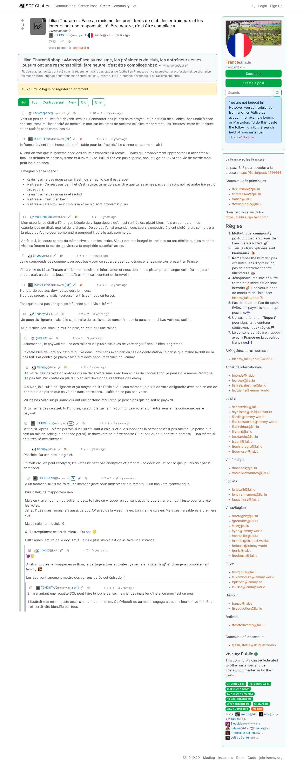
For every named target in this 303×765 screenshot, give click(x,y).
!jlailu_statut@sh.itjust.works (254, 645)
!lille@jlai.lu (240, 526)
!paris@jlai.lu (241, 550)
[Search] (253, 6)
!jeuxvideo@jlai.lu (245, 427)
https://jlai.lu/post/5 (247, 298)
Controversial (53, 102)
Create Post (87, 6)
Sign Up (276, 6)
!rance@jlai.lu (242, 199)
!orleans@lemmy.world (249, 546)
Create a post (253, 83)
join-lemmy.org (271, 757)
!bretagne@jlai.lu (245, 516)
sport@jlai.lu (81, 47)
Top (35, 102)
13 (54, 41)
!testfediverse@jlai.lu (248, 625)
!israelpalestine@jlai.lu (249, 385)
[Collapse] (23, 113)
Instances (225, 757)
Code (252, 757)
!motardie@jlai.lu (245, 436)
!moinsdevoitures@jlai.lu (251, 473)
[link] (62, 41)
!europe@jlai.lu (243, 380)
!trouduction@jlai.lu (247, 608)
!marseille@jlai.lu (245, 536)
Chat (98, 102)
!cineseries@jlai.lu (245, 407)
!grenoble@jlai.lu (245, 521)
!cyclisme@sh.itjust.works (252, 412)
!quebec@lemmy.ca (247, 582)
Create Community (115, 6)
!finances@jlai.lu (244, 468)
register (62, 89)
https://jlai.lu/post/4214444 (260, 172)
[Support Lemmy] (134, 6)
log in (46, 89)
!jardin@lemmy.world (248, 417)
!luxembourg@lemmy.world (253, 577)
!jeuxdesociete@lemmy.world (254, 422)
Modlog (257, 708)
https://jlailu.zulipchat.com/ (246, 217)
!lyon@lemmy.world (247, 531)
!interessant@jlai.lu (246, 194)
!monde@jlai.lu (243, 375)
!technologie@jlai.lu (247, 204)
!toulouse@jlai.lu (244, 555)
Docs (240, 757)
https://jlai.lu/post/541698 (252, 359)
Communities (65, 6)
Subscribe (253, 73)
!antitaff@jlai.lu (243, 489)
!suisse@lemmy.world (248, 587)
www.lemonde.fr (59, 30)
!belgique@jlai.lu (244, 572)
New (72, 102)
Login (262, 6)
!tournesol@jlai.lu (245, 451)
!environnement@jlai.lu (249, 494)
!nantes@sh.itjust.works (250, 541)
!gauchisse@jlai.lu (245, 499)
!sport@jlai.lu (242, 441)
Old (83, 102)
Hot (23, 102)
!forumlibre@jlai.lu (246, 189)
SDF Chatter (38, 5)
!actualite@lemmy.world (250, 390)
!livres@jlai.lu (242, 431)
